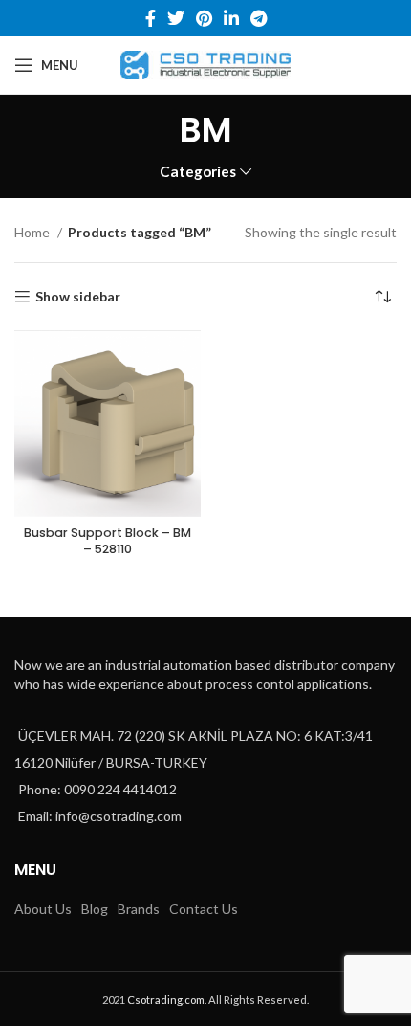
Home (33, 232)
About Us (43, 909)
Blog (94, 909)
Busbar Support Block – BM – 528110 (107, 541)
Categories (198, 172)
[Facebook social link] (151, 18)
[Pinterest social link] (204, 18)
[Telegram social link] (258, 18)
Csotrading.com (166, 999)
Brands (139, 909)
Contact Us (203, 909)
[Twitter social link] (176, 18)
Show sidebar (77, 296)
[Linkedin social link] (231, 18)
